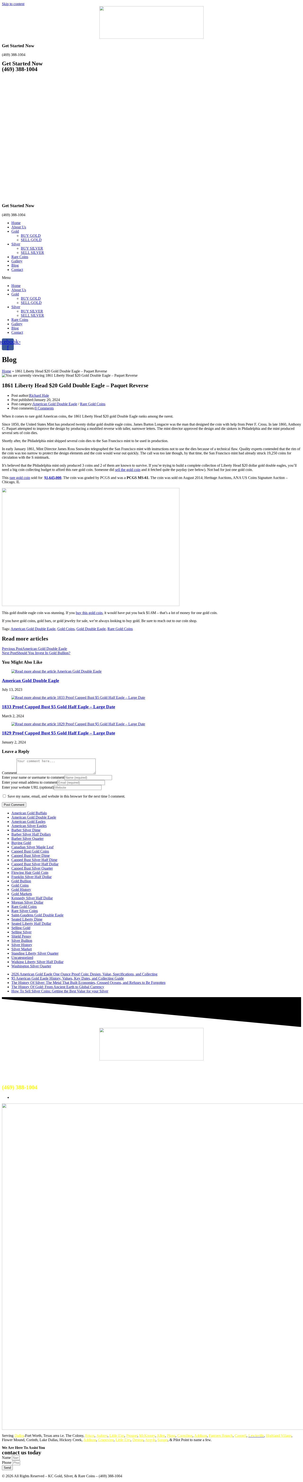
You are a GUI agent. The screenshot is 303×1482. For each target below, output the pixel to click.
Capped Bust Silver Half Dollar (34, 864)
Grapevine (106, 1440)
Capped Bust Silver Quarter (32, 868)
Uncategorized (22, 958)
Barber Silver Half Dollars (31, 834)
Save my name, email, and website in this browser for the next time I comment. (66, 796)
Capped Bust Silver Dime (30, 856)
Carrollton (184, 1436)
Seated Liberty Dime (26, 919)
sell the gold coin (127, 470)
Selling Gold (20, 928)
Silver (15, 244)
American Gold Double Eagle (54, 404)
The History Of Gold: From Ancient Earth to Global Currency (57, 987)
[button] (151, 278)
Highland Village (278, 1436)
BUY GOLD (31, 236)
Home (16, 223)
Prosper (131, 1436)
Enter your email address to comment (29, 782)
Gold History (21, 890)
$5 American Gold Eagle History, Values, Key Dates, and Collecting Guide (67, 978)
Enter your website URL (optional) (28, 787)
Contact (17, 270)
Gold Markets (21, 894)
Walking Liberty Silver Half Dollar (37, 962)
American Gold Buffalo (29, 813)
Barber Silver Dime (25, 830)
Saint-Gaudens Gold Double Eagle (37, 915)
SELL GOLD (31, 240)
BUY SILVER (32, 248)
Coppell (240, 1436)
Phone (7, 1463)
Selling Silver (21, 932)
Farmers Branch (221, 1436)
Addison (200, 1436)
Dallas (19, 1436)
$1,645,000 (52, 478)
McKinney (147, 1436)
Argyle (150, 1440)
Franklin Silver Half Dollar (31, 877)
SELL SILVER (32, 253)
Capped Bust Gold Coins (30, 851)
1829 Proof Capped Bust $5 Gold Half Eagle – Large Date (58, 732)
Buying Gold (21, 843)
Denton (137, 1440)
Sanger (162, 1440)
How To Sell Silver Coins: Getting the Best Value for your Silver (59, 991)
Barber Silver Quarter (27, 839)
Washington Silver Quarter (31, 966)
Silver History (21, 945)
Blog (15, 265)
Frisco (89, 1436)
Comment (9, 773)
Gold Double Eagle (91, 629)
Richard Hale (39, 395)
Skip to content (13, 4)
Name (7, 1458)
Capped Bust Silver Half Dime (34, 860)
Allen (161, 1436)
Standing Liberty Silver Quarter (34, 953)
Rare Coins (19, 257)
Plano (171, 1436)
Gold (15, 231)
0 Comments (44, 408)
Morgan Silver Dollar (27, 902)
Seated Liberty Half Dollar (31, 924)
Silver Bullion (21, 941)
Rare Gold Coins (92, 404)
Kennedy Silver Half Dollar (32, 898)
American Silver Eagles (29, 826)
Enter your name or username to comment (33, 777)
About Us (18, 227)
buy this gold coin (89, 613)
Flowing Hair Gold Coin (29, 873)
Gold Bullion (21, 881)
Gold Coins (66, 629)
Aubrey (101, 1436)
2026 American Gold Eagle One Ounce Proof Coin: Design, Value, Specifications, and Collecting (84, 974)
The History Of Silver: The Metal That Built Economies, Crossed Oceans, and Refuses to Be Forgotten (88, 983)
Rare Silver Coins (24, 911)
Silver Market (21, 949)
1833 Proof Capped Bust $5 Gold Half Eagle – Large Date (58, 706)
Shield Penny (21, 936)
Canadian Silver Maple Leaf (32, 847)
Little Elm (116, 1436)
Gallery (16, 261)
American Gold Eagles (28, 822)
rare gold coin (19, 478)
